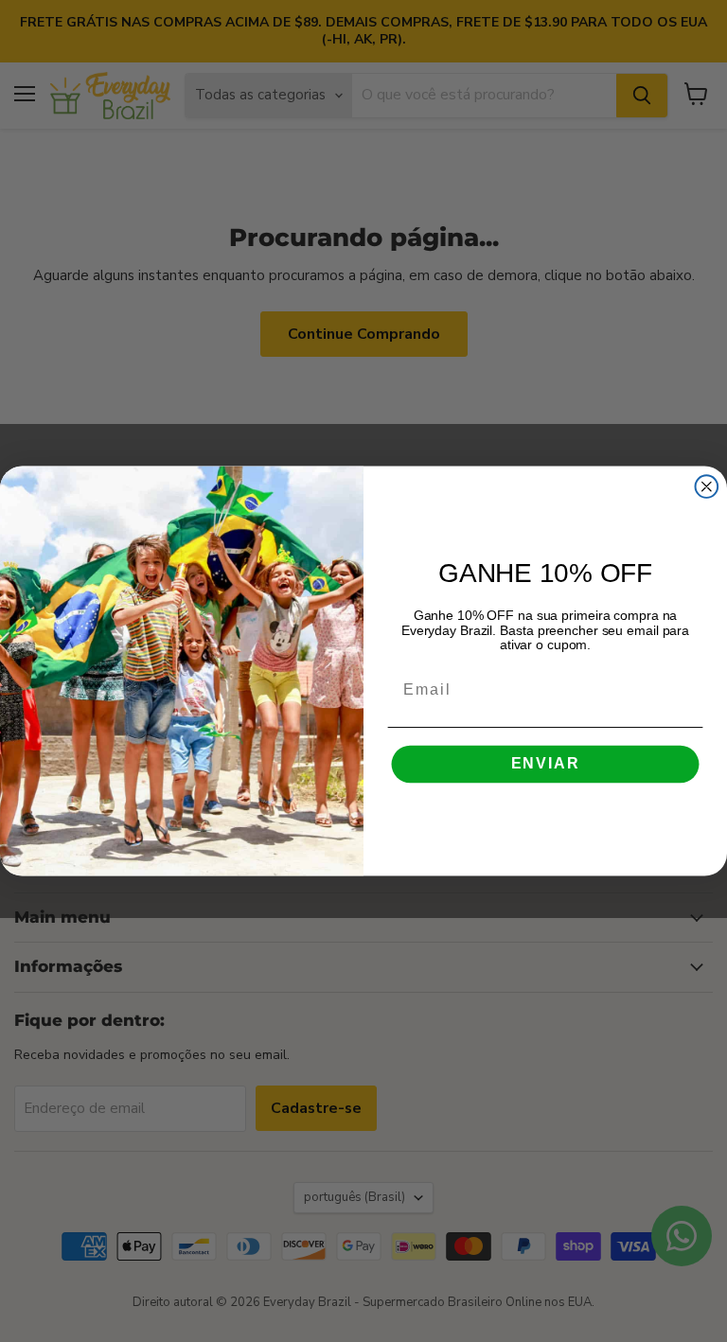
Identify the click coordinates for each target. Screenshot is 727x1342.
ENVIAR (545, 764)
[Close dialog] (707, 486)
